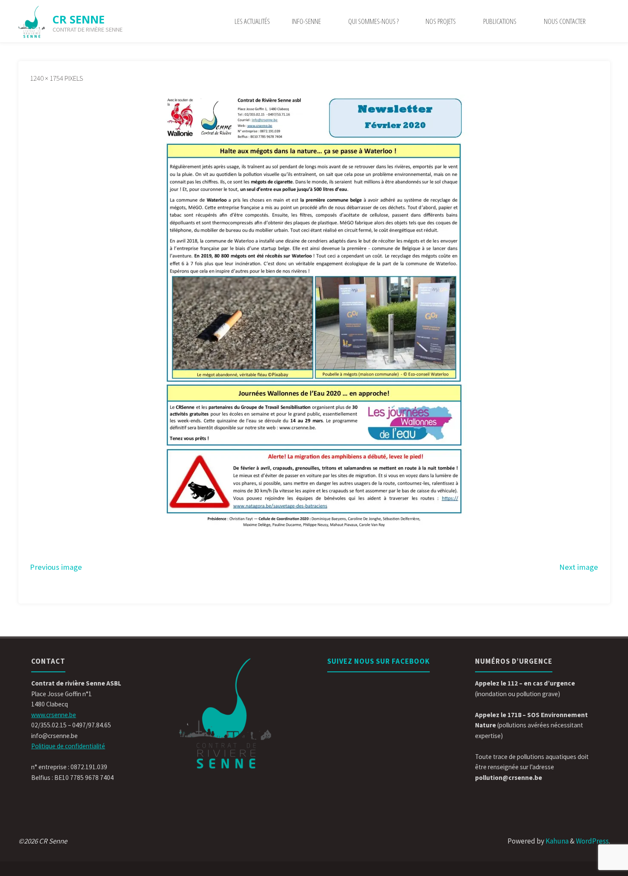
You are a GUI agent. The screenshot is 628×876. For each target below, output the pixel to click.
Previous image (56, 567)
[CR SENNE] (32, 21)
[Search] (603, 21)
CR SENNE (79, 19)
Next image (578, 567)
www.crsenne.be (53, 715)
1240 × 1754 (47, 78)
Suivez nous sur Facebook (378, 661)
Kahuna (556, 841)
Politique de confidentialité (68, 746)
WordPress (592, 841)
